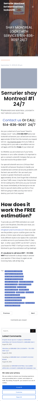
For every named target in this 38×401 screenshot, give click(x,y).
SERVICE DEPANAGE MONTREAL (13, 300)
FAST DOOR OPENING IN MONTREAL (14, 276)
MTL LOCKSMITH (21, 287)
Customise (19, 392)
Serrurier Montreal (10, 292)
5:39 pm (19, 65)
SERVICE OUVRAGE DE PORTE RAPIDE (14, 303)
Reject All (19, 397)
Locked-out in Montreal (11, 282)
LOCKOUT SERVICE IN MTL (26, 282)
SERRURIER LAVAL (23, 289)
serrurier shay (29, 292)
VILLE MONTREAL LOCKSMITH (12, 305)
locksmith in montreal (11, 284)
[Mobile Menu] (32, 6)
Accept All (19, 387)
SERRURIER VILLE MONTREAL (12, 295)
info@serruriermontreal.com (12, 230)
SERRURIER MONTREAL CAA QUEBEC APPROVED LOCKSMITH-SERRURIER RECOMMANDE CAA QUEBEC (19, 368)
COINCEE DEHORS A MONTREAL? (13, 271)
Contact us (12, 120)
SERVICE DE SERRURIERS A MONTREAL (15, 297)
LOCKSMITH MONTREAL (25, 284)
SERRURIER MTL (20, 292)
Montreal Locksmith (10, 287)
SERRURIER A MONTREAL (11, 289)
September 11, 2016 (8, 65)
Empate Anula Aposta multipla (12, 340)
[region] (19, 385)
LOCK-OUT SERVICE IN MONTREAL (14, 279)
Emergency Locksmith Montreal (14, 274)
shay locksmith (30, 303)
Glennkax (5, 348)
